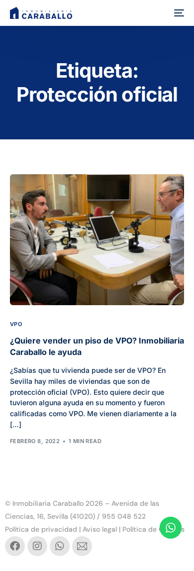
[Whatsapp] (60, 546)
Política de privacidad (41, 529)
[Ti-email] (82, 546)
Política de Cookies (153, 529)
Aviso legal (100, 529)
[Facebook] (15, 546)
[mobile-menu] (178, 13)
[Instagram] (37, 546)
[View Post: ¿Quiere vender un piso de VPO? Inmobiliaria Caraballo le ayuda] (97, 239)
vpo (16, 324)
